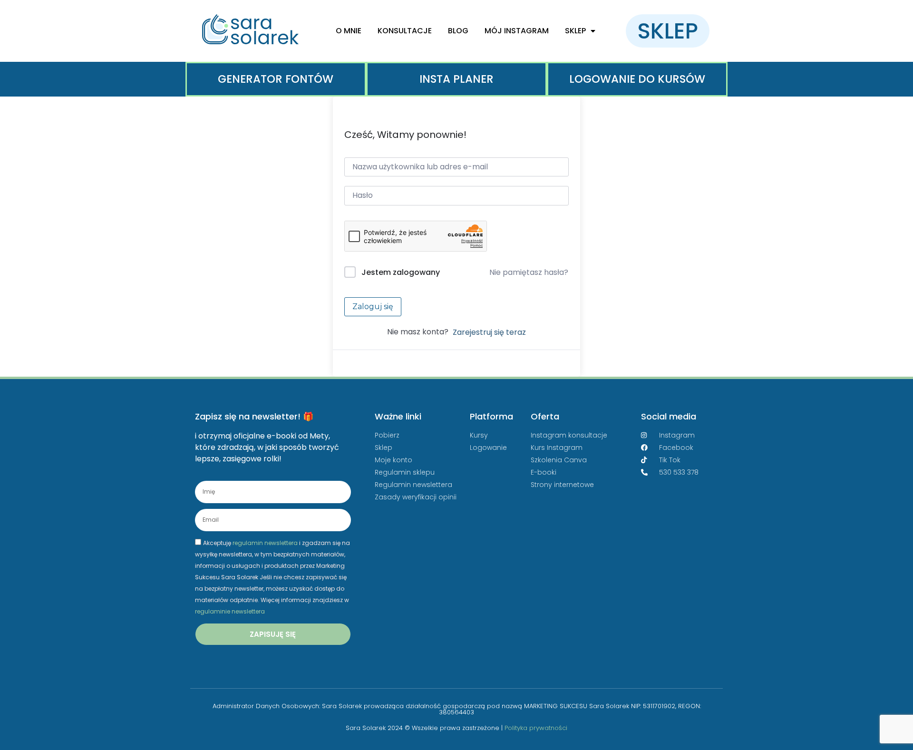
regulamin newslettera (265, 543)
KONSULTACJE (405, 30)
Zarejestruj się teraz (489, 332)
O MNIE (348, 30)
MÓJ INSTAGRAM (517, 30)
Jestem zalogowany (400, 272)
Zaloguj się (372, 306)
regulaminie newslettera (230, 611)
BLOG (458, 30)
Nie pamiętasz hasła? (528, 272)
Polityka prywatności (536, 727)
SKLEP (575, 30)
